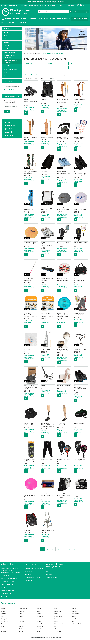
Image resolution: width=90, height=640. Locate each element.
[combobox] (55, 11)
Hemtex (21, 621)
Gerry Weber (23, 608)
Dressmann (4, 621)
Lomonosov (40, 619)
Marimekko (40, 624)
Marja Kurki (40, 626)
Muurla (39, 631)
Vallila (74, 616)
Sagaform (57, 631)
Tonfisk (74, 608)
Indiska (21, 631)
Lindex (39, 614)
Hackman (22, 611)
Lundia (39, 621)
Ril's (55, 626)
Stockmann (75, 606)
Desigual (4, 619)
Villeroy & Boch (76, 624)
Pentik (56, 614)
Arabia (3, 611)
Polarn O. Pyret (58, 616)
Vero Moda (75, 619)
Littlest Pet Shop (42, 616)
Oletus (43, 78)
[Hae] (70, 11)
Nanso (56, 606)
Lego (38, 611)
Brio (2, 616)
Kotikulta (39, 606)
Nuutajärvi (57, 611)
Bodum (3, 614)
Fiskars (21, 606)
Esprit (3, 626)
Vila (73, 621)
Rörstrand (57, 629)
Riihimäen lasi (58, 624)
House (21, 624)
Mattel (39, 629)
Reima (56, 621)
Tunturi (74, 611)
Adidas (3, 608)
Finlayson (4, 631)
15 (69, 549)
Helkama (21, 619)
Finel (2, 629)
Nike (55, 608)
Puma (56, 619)
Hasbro (21, 616)
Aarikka (3, 606)
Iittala (20, 629)
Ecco (2, 624)
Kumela (39, 608)
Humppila (22, 626)
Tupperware (76, 614)
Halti (20, 614)
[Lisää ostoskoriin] (26, 113)
